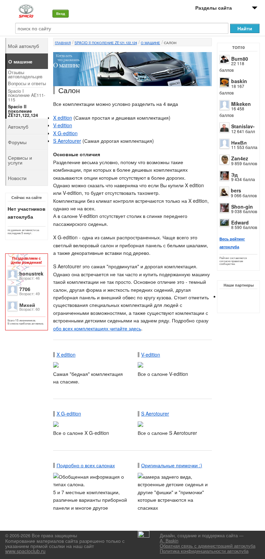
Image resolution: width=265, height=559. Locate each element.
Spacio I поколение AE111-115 (26, 95)
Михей (27, 304)
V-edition (62, 125)
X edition (62, 117)
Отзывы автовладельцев (25, 74)
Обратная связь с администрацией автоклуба (207, 546)
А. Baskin (169, 541)
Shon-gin (242, 206)
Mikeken (241, 103)
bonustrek (31, 273)
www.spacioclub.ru (25, 551)
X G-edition (65, 133)
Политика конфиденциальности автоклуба (204, 551)
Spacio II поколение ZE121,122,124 (106, 42)
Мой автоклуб (23, 45)
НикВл (239, 142)
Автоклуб (18, 126)
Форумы (17, 142)
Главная (63, 42)
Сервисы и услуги (20, 160)
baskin (239, 81)
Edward (240, 222)
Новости (17, 177)
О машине (150, 42)
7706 (24, 289)
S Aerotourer (67, 140)
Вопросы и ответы (27, 83)
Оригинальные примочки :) (171, 465)
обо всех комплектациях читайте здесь (97, 328)
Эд (234, 174)
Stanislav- (243, 126)
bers (236, 190)
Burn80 (239, 58)
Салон (170, 42)
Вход (60, 13)
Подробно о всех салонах (86, 465)
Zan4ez (239, 158)
